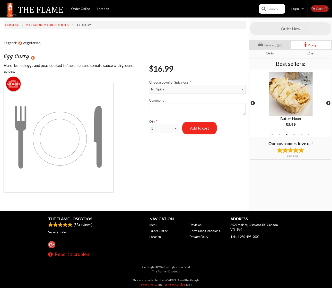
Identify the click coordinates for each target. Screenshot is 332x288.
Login (295, 9)
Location (103, 9)
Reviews (195, 225)
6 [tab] (308, 134)
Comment (156, 100)
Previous (252, 103)
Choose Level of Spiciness (170, 82)
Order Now (290, 28)
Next (328, 103)
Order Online (80, 9)
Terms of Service (174, 284)
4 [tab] (294, 134)
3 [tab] (286, 134)
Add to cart (199, 128)
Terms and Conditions (205, 231)
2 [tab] (279, 134)
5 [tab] (301, 134)
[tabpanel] (291, 103)
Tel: (244, 237)
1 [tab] (272, 134)
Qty (153, 121)
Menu (153, 225)
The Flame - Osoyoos (70, 218)
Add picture (13, 84)
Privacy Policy (199, 237)
